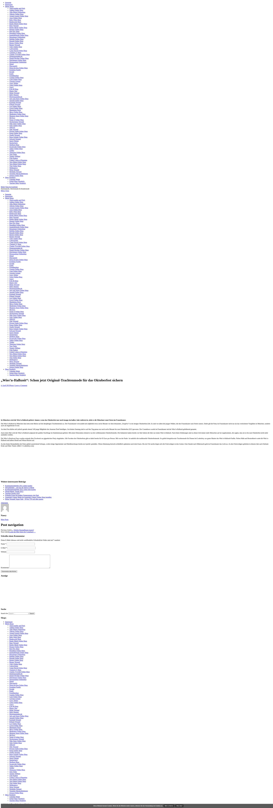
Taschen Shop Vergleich (17, 183)
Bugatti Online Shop (16, 41)
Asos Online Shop (15, 18)
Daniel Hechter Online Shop (19, 58)
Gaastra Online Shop (16, 77)
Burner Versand (14, 45)
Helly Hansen (14, 95)
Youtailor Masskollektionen (18, 174)
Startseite (8, 3)
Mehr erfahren (169, 806)
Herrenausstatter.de (15, 97)
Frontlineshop (14, 76)
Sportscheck (13, 143)
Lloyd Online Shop (15, 108)
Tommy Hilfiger (14, 156)
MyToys (12, 118)
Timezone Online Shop (17, 152)
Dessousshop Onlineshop (17, 62)
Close (7, 191)
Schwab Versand (15, 139)
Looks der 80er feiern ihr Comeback (22, 532)
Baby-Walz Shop (15, 20)
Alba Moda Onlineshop (17, 12)
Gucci (11, 87)
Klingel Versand (14, 104)
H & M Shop (13, 89)
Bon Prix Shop (14, 31)
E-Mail (4, 548)
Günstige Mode (14, 179)
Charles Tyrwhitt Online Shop (19, 54)
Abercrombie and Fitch (17, 8)
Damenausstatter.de (15, 56)
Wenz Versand (14, 170)
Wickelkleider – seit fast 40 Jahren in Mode (19, 488)
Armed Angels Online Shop (18, 16)
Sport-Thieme (14, 141)
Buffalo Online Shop (16, 39)
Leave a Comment (21, 385)
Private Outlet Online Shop (18, 131)
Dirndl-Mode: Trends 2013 (14, 491)
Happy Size (13, 91)
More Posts (4, 519)
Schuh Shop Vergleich (16, 181)
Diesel (11, 64)
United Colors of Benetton (18, 160)
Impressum (8, 4)
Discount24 (13, 66)
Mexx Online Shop (15, 112)
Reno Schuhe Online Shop (18, 137)
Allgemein (4, 503)
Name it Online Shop (16, 120)
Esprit (11, 74)
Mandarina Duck (15, 110)
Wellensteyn (13, 168)
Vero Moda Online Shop (17, 162)
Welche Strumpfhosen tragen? (23, 530)
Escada (11, 72)
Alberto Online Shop (16, 14)
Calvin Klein (13, 49)
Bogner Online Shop (16, 29)
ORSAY (12, 127)
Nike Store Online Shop (17, 124)
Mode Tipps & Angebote (9, 187)
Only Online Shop (15, 126)
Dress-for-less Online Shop (18, 68)
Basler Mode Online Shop (18, 24)
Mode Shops (9, 6)
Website (3, 552)
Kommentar (5, 568)
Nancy (12, 385)
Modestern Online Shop (17, 114)
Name (3, 544)
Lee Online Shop (15, 106)
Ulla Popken (13, 158)
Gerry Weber (13, 83)
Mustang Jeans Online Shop (18, 116)
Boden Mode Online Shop (18, 28)
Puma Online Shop (15, 133)
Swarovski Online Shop (17, 147)
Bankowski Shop (15, 22)
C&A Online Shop (15, 47)
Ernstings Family (15, 70)
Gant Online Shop (15, 79)
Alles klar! (179, 806)
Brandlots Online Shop (17, 33)
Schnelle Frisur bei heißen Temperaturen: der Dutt (22, 495)
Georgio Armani (14, 81)
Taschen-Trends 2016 (12, 493)
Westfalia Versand (15, 172)
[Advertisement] (136, 402)
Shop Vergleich (10, 177)
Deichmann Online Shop (17, 60)
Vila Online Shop (15, 166)
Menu (3, 191)
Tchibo (11, 151)
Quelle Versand (14, 135)
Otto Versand (13, 129)
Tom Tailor (13, 154)
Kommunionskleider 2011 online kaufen (18, 486)
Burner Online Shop (16, 43)
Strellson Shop (14, 145)
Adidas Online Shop (16, 10)
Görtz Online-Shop (15, 85)
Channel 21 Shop (15, 52)
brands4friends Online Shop (18, 35)
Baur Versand (14, 26)
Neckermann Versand (16, 122)
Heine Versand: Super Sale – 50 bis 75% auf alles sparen (24, 499)
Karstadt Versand (15, 102)
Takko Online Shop (16, 149)
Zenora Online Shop (16, 175)
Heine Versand (14, 93)
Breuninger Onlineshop (17, 37)
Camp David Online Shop (18, 51)
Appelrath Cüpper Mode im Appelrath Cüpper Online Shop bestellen (28, 497)
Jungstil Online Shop (16, 101)
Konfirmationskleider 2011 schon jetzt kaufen (20, 489)
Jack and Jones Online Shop (18, 99)
